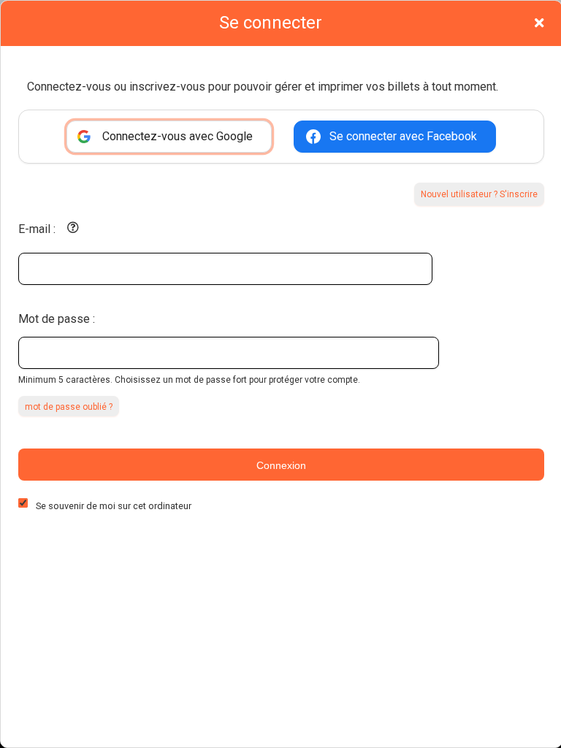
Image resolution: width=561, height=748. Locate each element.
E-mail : (37, 229)
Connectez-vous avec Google (177, 136)
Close (539, 22)
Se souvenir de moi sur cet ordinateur (113, 505)
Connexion (281, 465)
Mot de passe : (56, 319)
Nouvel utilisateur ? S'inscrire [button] (479, 194)
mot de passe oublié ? (68, 407)
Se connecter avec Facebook (403, 136)
